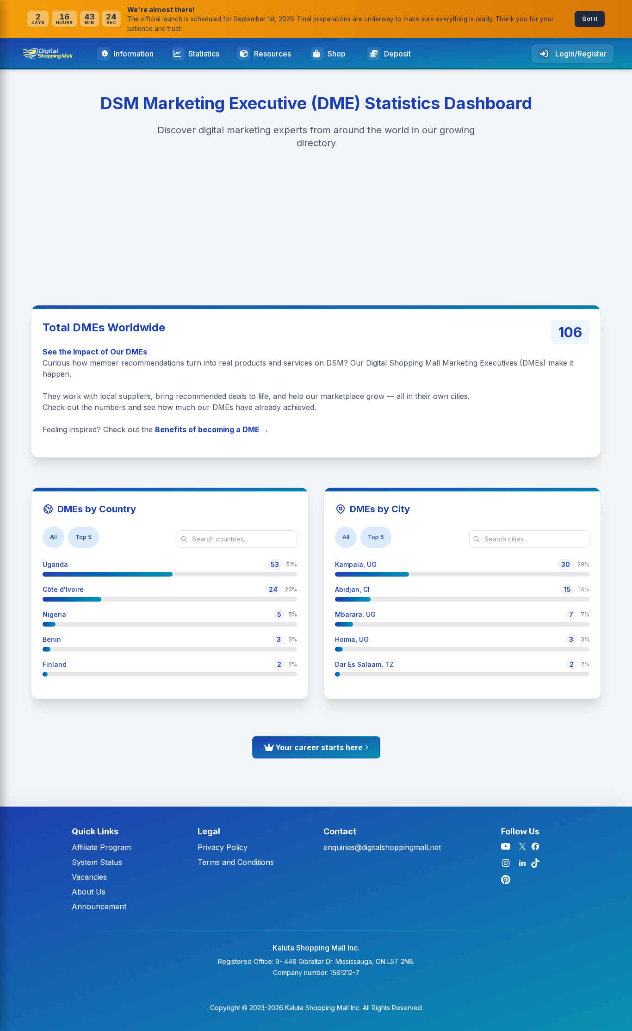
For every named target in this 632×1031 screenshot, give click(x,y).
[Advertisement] (277, 224)
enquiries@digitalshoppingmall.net (382, 847)
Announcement (99, 906)
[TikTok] (535, 863)
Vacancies (89, 877)
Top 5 (83, 537)
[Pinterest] (505, 879)
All (53, 537)
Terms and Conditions (236, 862)
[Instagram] (505, 863)
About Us (88, 891)
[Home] (51, 53)
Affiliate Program (101, 847)
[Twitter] (522, 846)
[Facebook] (535, 846)
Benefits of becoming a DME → (212, 429)
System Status (97, 862)
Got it (589, 18)
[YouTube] (505, 846)
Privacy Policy (223, 847)
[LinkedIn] (522, 863)
